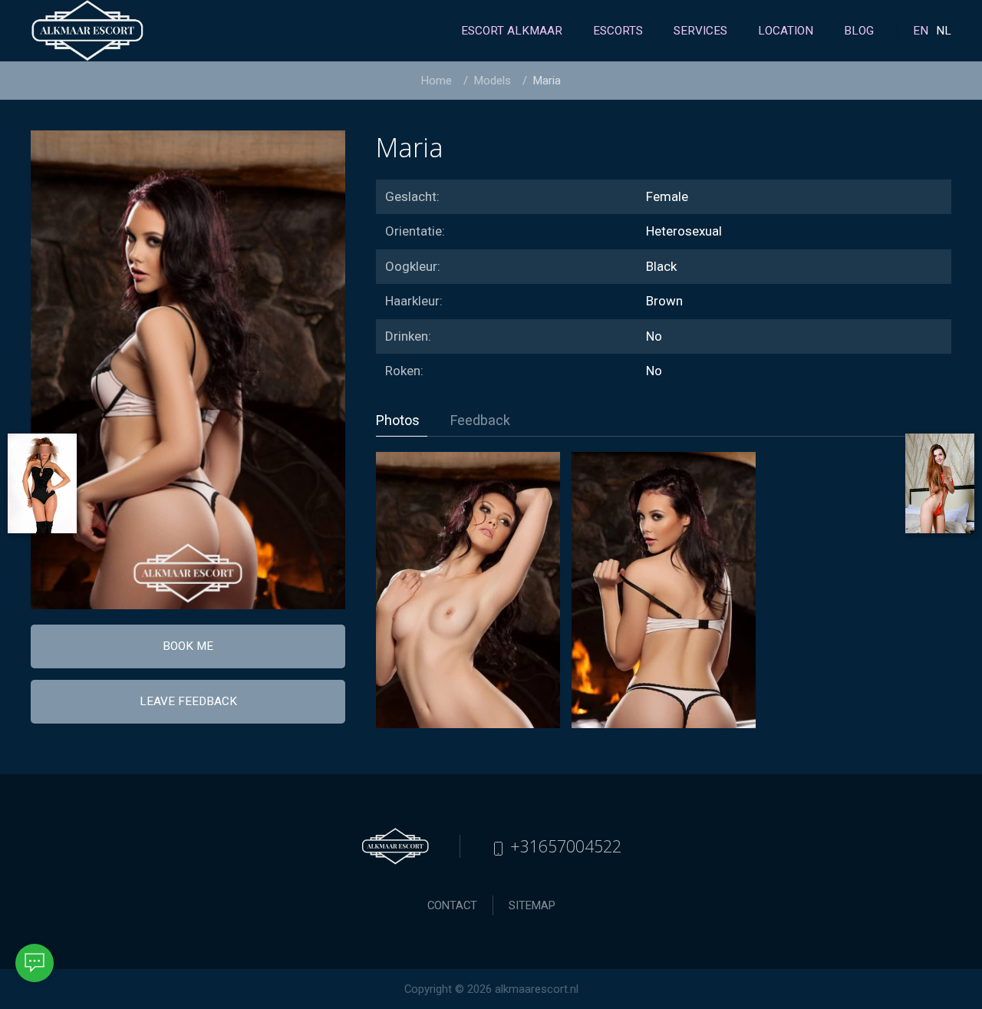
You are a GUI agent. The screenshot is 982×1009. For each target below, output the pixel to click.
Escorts (618, 31)
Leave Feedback (188, 701)
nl (943, 31)
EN (920, 31)
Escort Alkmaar (511, 31)
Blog (859, 31)
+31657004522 (563, 846)
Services (700, 31)
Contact (452, 905)
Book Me (188, 646)
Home (436, 80)
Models (492, 80)
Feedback (480, 420)
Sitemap (532, 905)
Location (785, 31)
